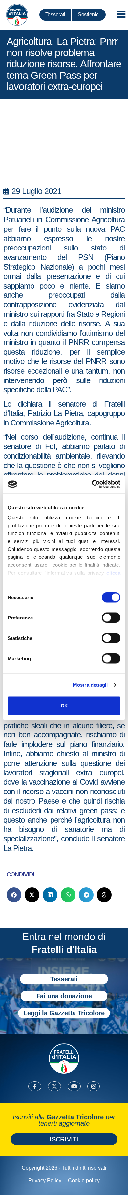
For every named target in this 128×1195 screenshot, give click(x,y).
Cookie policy (84, 1180)
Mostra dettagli (90, 685)
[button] (14, 894)
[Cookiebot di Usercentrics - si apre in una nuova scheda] (92, 484)
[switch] (111, 617)
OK (64, 705)
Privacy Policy (44, 1180)
